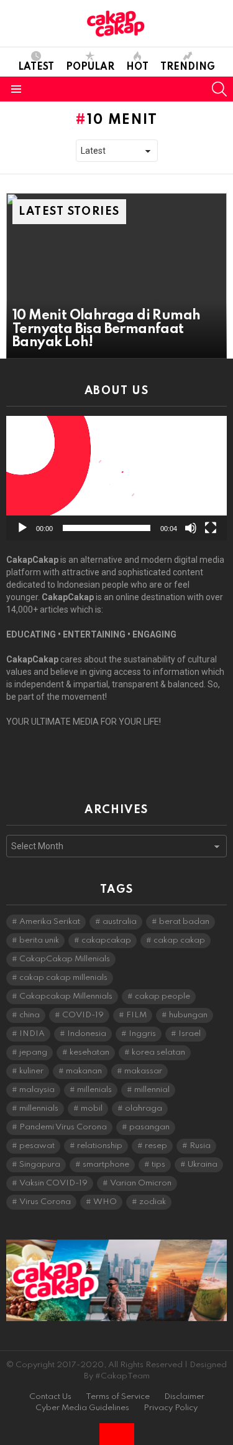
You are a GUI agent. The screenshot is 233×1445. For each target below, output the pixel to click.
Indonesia (86, 1034)
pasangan (149, 1127)
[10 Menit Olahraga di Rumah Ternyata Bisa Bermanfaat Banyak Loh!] (116, 276)
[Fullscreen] (210, 528)
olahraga (143, 1108)
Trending (187, 67)
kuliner (31, 1071)
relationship (99, 1146)
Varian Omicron (140, 1183)
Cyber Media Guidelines (82, 1408)
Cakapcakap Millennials (65, 996)
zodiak (152, 1202)
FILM (136, 1015)
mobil (92, 1108)
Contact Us (50, 1397)
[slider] (106, 528)
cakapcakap (106, 940)
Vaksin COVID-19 (53, 1183)
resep (156, 1146)
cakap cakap (179, 940)
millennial (152, 1090)
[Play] (22, 528)
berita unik (39, 940)
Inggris (142, 1034)
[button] (117, 478)
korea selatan (158, 1052)
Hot (137, 67)
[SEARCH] (219, 89)
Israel (189, 1034)
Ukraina (202, 1164)
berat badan (184, 922)
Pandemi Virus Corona (63, 1127)
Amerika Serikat (49, 922)
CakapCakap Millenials (64, 959)
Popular (90, 67)
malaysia (37, 1090)
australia (120, 922)
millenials (94, 1090)
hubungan (188, 1015)
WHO (105, 1202)
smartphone (106, 1164)
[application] (116, 478)
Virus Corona (45, 1202)
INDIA (32, 1034)
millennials (38, 1108)
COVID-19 (83, 1015)
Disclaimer (184, 1397)
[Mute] (191, 528)
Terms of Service (118, 1397)
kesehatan (89, 1052)
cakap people (162, 996)
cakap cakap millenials (63, 978)
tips (158, 1164)
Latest (36, 67)
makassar (143, 1071)
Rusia (200, 1146)
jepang (33, 1052)
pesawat (37, 1146)
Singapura (39, 1164)
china (29, 1015)
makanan (84, 1071)
